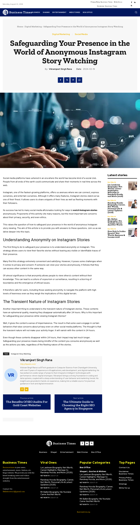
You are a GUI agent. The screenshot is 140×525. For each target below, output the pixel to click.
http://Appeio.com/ (28, 364)
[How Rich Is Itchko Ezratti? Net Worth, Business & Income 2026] (132, 232)
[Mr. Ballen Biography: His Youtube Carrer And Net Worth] (132, 220)
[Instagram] (22, 389)
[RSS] (131, 5)
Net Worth (112, 182)
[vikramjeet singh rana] (11, 375)
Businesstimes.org (83, 512)
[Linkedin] (134, 2)
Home (20, 26)
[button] (136, 12)
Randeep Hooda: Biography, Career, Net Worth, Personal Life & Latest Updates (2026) (116, 208)
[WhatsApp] (79, 80)
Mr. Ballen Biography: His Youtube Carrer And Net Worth (115, 222)
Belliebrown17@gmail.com (14, 491)
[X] (67, 80)
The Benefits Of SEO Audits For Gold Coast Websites (27, 403)
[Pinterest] (73, 80)
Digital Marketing (33, 26)
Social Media (81, 34)
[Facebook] (131, 2)
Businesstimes (8, 467)
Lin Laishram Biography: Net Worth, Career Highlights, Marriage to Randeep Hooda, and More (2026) (115, 190)
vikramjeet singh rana (60, 69)
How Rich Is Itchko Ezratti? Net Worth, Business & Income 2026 (117, 234)
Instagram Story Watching (21, 354)
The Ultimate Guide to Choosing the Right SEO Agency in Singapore (78, 405)
